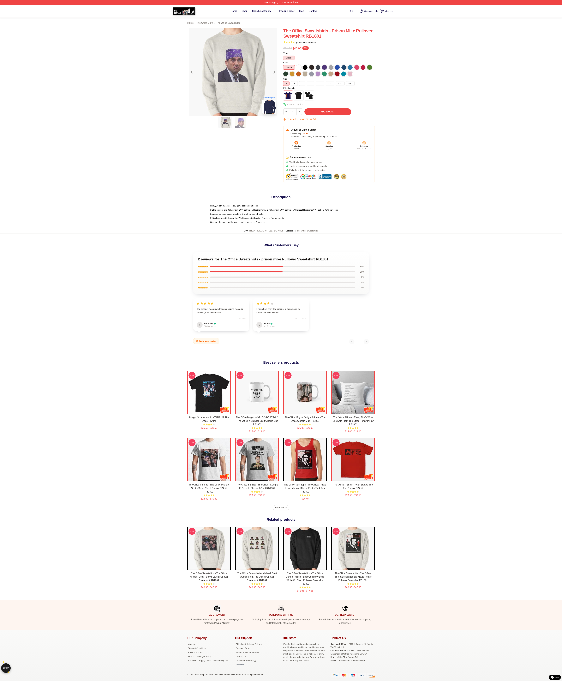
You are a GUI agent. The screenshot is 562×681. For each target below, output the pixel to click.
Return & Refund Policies (247, 652)
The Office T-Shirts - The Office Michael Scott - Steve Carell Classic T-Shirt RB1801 (209, 488)
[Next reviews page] (366, 341)
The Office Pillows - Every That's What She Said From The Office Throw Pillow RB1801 (353, 421)
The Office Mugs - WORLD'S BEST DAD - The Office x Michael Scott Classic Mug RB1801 (257, 421)
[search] (352, 11)
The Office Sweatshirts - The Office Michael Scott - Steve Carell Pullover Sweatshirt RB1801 (209, 577)
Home (190, 23)
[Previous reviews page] (351, 341)
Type (285, 53)
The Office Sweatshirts (228, 23)
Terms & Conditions (197, 648)
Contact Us (241, 656)
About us (192, 644)
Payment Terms (243, 648)
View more (281, 508)
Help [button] (556, 677)
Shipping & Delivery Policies (249, 644)
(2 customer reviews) (306, 42)
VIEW (209, 411)
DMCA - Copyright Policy (199, 656)
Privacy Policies (195, 652)
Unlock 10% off (6, 668)
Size (285, 79)
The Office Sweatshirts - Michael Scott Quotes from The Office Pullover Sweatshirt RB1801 (257, 577)
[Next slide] (274, 72)
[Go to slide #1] (225, 122)
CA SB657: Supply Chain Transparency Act (208, 660)
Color (285, 62)
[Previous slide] (192, 72)
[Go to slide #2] (241, 122)
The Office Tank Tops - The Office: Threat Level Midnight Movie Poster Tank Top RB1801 (305, 488)
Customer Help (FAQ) (246, 660)
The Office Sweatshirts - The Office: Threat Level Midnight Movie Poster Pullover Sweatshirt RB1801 (353, 577)
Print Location (289, 88)
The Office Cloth (205, 23)
